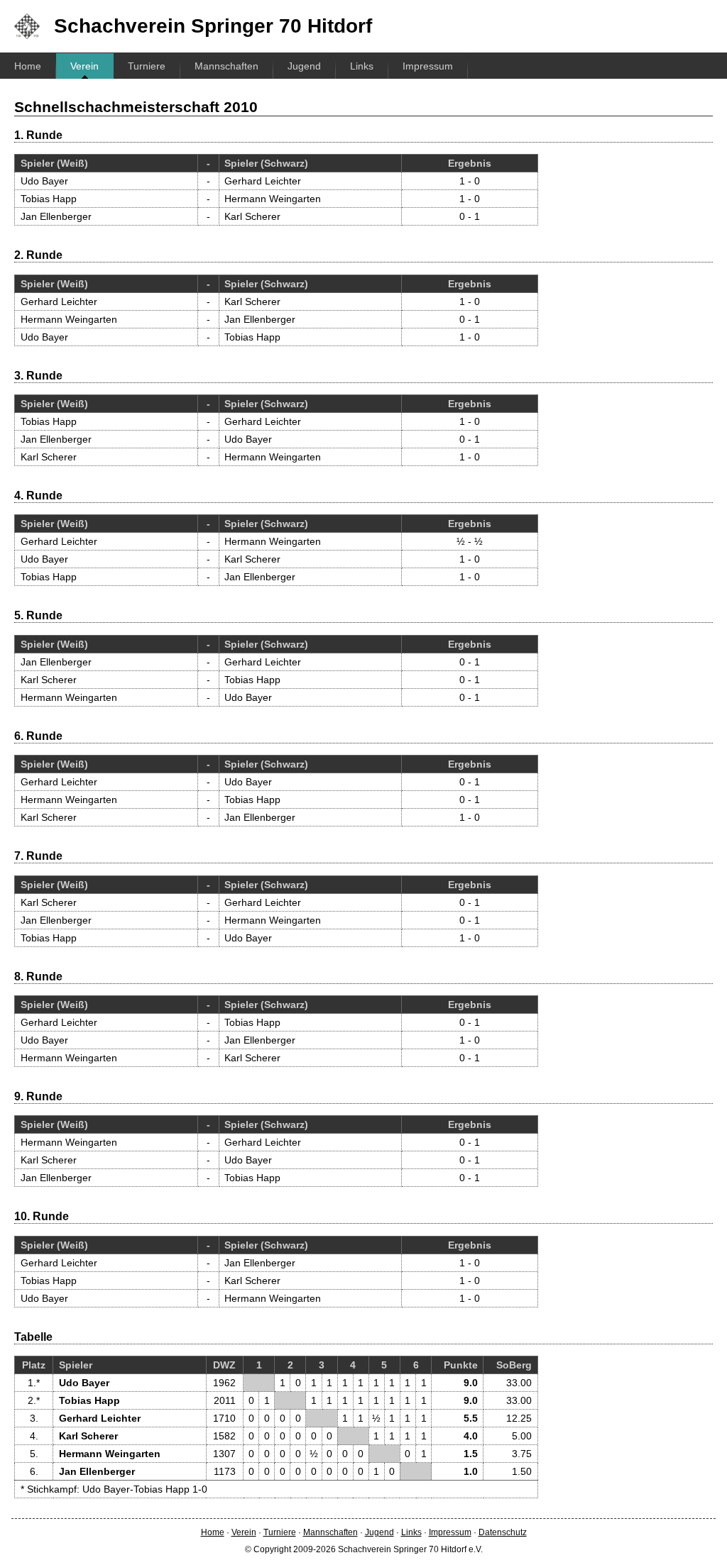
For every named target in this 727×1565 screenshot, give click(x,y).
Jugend (304, 66)
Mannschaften (226, 66)
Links (361, 66)
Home (27, 66)
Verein (84, 66)
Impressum (428, 66)
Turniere (146, 66)
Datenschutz (503, 1532)
